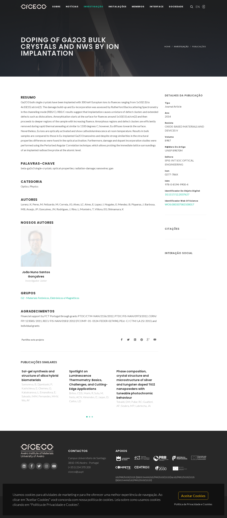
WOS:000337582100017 (179, 204)
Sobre (56, 6)
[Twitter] (39, 466)
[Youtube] (54, 466)
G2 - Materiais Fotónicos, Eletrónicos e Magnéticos (50, 297)
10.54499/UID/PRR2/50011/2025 (135, 480)
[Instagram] (46, 466)
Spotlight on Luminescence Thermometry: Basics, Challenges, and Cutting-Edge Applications (88, 380)
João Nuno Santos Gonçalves (36, 274)
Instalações (117, 6)
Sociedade (176, 6)
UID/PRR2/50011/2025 (184, 477)
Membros (138, 6)
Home (167, 46)
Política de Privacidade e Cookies (193, 504)
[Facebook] (31, 466)
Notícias (72, 6)
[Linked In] (24, 466)
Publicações (199, 46)
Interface (157, 6)
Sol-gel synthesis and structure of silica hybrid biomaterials (40, 375)
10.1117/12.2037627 (177, 194)
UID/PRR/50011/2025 (125, 477)
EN (197, 6)
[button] (87, 416)
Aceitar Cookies (193, 496)
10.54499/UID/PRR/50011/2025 (155, 477)
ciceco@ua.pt (76, 471)
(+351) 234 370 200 (79, 467)
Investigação (93, 6)
